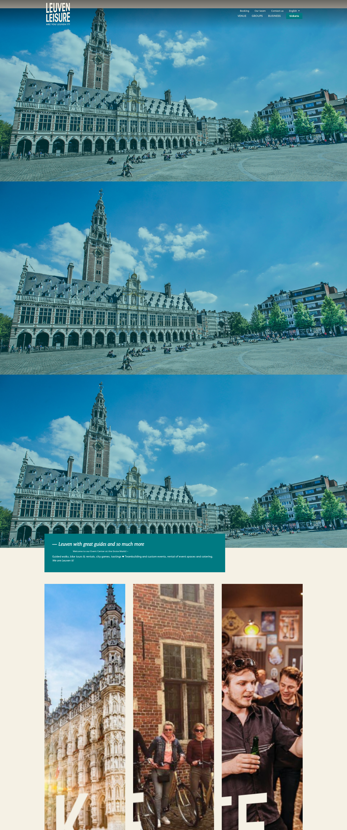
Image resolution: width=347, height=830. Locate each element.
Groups (257, 16)
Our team (260, 10)
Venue (242, 16)
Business (274, 16)
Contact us (277, 10)
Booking (244, 10)
